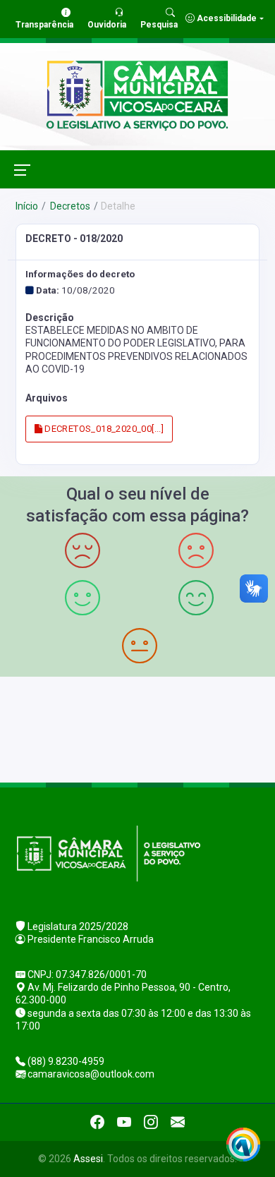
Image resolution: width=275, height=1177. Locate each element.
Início (27, 206)
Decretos (69, 206)
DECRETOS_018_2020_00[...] (103, 428)
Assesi (88, 1158)
